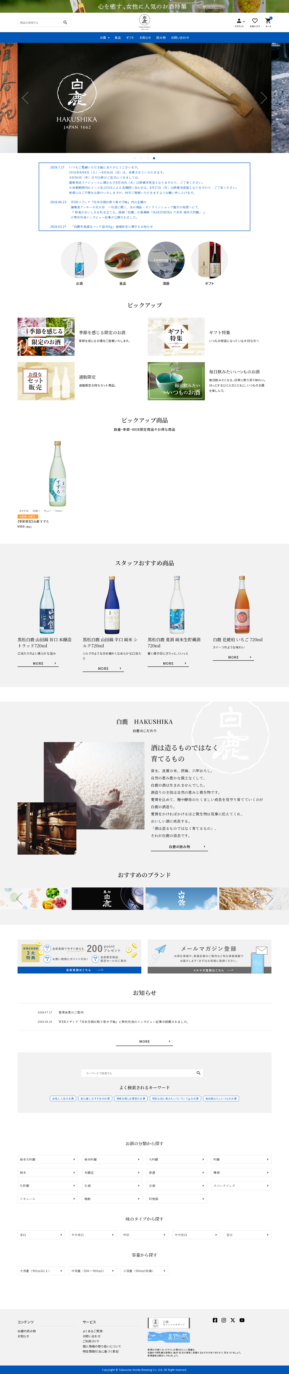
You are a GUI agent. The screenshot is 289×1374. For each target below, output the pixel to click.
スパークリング (224, 1185)
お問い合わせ (180, 37)
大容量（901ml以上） (35, 1271)
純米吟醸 (90, 1159)
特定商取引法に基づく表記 (101, 1351)
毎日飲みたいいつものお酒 (221, 1098)
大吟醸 (153, 1159)
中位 (126, 1235)
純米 (23, 1172)
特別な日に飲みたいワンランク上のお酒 (175, 1098)
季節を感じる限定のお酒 (131, 1098)
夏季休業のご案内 (71, 1012)
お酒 (103, 37)
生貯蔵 (24, 1185)
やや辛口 (78, 1235)
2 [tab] (141, 158)
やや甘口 (181, 1235)
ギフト (130, 37)
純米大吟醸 (28, 1159)
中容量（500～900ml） (89, 1271)
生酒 (87, 1185)
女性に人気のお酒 (63, 1098)
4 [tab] (154, 158)
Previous (28, 98)
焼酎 (87, 1199)
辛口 (23, 1235)
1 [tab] (135, 158)
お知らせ (145, 37)
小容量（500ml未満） (139, 1271)
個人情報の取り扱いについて (102, 1346)
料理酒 (153, 1199)
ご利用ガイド (91, 1341)
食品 (118, 37)
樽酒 (216, 1172)
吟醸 (216, 1159)
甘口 (229, 1235)
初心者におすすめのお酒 (95, 1098)
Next (261, 98)
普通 (152, 1172)
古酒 (152, 1185)
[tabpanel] (144, 98)
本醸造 (89, 1172)
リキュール (28, 1199)
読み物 (161, 37)
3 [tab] (148, 158)
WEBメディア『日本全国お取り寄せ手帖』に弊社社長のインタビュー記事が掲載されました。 (124, 1021)
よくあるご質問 (93, 1331)
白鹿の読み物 (27, 1331)
